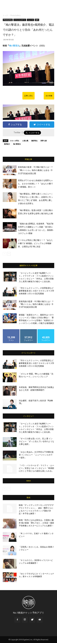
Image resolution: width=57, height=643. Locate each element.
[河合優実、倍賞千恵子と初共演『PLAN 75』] (10, 404)
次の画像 (49, 96)
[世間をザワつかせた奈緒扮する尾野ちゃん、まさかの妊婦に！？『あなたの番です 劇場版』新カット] (10, 184)
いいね (11, 330)
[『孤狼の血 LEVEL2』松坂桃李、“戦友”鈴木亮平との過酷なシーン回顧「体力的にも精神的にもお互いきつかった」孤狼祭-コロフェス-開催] (10, 227)
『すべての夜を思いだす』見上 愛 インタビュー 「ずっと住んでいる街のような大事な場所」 (36, 441)
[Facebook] (17, 619)
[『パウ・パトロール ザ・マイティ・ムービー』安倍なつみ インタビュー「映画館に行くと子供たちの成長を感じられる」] (10, 469)
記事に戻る (28, 96)
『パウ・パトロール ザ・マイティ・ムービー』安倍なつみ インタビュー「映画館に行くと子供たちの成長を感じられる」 (36, 468)
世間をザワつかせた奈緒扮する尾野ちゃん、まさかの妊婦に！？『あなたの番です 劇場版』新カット (35, 183)
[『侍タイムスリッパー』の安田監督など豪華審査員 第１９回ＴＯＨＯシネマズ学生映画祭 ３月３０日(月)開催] (10, 291)
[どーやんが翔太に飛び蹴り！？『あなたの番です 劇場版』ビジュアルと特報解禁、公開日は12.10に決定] (10, 243)
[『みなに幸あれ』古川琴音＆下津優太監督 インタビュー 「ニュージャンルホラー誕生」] (10, 455)
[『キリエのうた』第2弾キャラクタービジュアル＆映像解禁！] (10, 564)
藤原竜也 (34, 141)
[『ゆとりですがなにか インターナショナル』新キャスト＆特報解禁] (10, 577)
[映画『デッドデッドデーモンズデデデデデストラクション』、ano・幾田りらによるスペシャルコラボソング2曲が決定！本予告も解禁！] (10, 509)
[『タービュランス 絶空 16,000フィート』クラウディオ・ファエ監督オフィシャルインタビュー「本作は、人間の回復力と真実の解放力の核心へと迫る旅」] (10, 276)
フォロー (28, 330)
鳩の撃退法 (14, 45)
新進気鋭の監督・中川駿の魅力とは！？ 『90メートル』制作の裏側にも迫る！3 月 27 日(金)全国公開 (35, 170)
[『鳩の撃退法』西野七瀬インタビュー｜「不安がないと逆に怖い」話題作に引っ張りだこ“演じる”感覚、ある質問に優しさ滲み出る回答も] (10, 197)
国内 (37, 20)
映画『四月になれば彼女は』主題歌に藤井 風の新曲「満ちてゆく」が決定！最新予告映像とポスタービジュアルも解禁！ (36, 523)
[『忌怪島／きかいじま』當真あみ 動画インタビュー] (10, 550)
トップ (5, 15)
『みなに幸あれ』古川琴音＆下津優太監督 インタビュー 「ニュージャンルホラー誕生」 (36, 455)
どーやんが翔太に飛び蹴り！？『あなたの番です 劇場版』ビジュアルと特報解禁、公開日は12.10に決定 (35, 243)
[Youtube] (39, 619)
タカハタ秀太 (14, 141)
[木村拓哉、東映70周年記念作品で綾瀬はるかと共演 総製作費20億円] (10, 391)
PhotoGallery (15, 15)
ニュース (30, 20)
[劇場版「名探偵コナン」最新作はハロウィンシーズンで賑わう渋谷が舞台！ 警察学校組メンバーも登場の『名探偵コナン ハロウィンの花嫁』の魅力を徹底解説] (10, 318)
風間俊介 (7, 144)
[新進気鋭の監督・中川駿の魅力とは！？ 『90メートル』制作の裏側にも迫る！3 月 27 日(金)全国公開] (10, 170)
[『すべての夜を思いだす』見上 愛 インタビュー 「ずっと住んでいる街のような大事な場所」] (10, 442)
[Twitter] (32, 619)
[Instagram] (25, 619)
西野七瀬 (44, 141)
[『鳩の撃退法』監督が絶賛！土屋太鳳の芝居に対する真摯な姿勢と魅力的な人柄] (10, 213)
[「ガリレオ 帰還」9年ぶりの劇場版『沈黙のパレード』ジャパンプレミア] (10, 377)
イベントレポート (19, 20)
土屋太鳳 (25, 141)
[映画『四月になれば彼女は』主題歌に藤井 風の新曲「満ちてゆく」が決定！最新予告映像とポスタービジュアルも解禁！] (10, 523)
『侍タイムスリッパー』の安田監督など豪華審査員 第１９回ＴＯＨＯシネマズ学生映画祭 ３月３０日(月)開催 (36, 291)
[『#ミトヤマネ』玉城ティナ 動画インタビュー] (10, 537)
